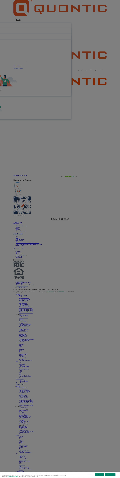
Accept (99, 474)
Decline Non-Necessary (110, 474)
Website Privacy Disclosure (13, 476)
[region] (60, 475)
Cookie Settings (90, 474)
